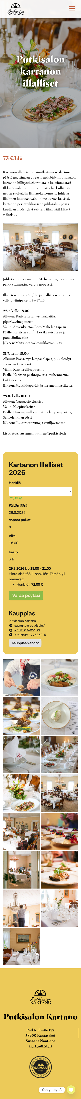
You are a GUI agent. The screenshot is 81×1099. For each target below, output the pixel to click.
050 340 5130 (40, 1046)
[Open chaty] (71, 1089)
